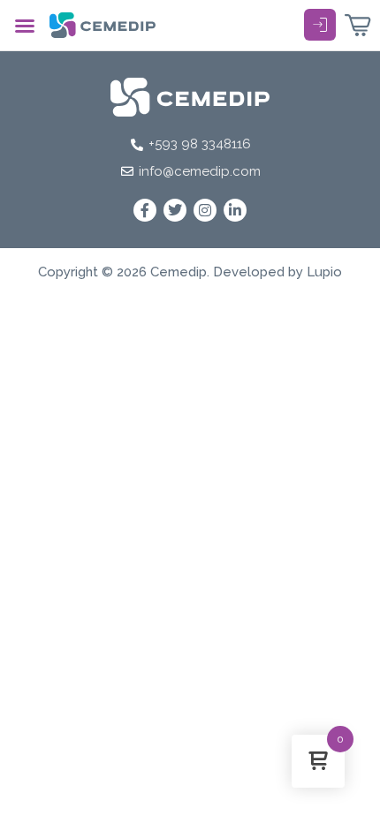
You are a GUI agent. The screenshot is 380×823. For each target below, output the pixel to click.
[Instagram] (205, 210)
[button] (25, 26)
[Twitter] (174, 210)
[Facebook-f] (144, 210)
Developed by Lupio (277, 272)
